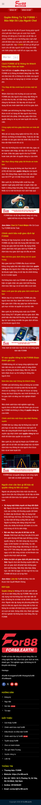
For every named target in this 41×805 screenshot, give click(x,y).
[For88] (20, 4)
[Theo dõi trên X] (8, 684)
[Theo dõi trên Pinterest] (12, 684)
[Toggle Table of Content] (14, 57)
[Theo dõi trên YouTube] (16, 684)
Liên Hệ (14, 579)
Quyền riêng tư (8, 591)
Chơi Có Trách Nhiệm (20, 225)
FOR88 (20, 45)
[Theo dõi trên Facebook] (4, 684)
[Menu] (3, 4)
